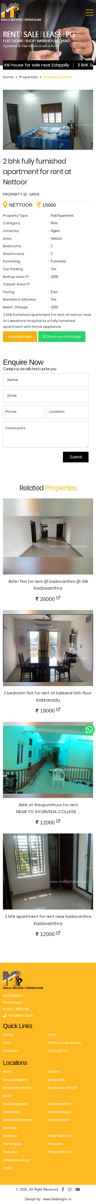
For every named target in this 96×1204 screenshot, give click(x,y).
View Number (20, 336)
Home (8, 77)
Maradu (10, 1127)
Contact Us (58, 1050)
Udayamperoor (16, 1160)
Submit (76, 457)
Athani (53, 1071)
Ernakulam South (62, 1087)
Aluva (8, 1071)
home (18, 41)
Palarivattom (59, 1135)
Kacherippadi (15, 1103)
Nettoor (10, 1135)
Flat (6, 41)
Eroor (7, 1095)
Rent (52, 1034)
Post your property (64, 1042)
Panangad (12, 1143)
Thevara (10, 1151)
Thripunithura (59, 1151)
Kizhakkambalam (18, 1119)
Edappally (56, 1079)
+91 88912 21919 (19, 1015)
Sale (7, 1042)
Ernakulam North (17, 1087)
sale (31, 34)
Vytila (8, 1168)
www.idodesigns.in (57, 1199)
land (65, 41)
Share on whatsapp (63, 336)
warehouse (47, 41)
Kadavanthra (59, 1103)
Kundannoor (59, 1119)
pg (70, 34)
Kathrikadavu (59, 1111)
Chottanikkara (15, 1079)
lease (52, 34)
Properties (28, 77)
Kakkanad (11, 1111)
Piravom (55, 1143)
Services (10, 1050)
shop (30, 41)
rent (11, 34)
